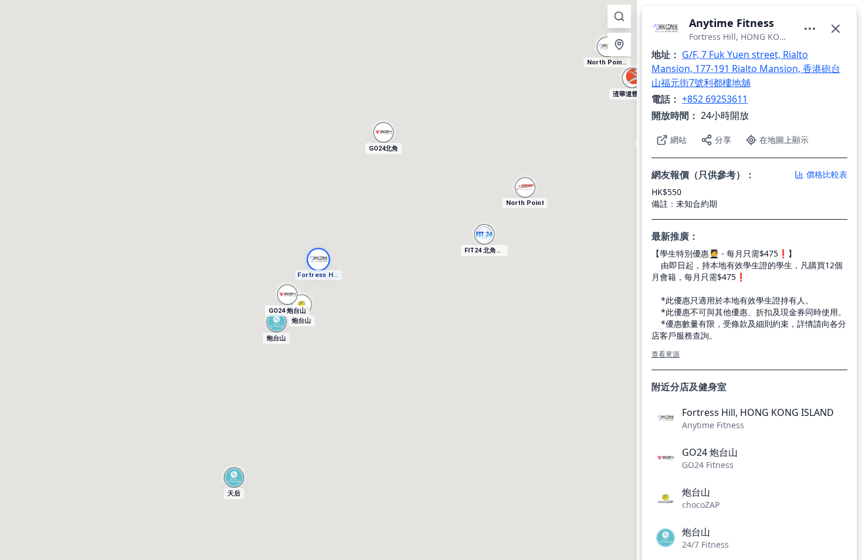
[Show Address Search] (619, 16)
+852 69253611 (715, 99)
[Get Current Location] (619, 44)
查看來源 (665, 354)
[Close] (835, 28)
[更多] (810, 28)
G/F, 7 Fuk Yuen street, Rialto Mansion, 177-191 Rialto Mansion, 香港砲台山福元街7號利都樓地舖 (745, 68)
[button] (632, 84)
